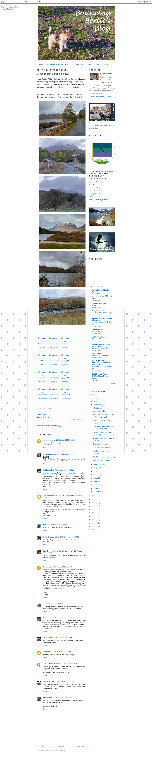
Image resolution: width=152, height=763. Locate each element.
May (95, 478)
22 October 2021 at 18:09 (66, 440)
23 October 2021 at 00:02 (69, 537)
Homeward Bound (98, 339)
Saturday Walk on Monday (101, 313)
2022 (94, 395)
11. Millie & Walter (53, 398)
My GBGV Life (48, 682)
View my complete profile (100, 97)
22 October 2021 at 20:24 (57, 525)
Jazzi (91, 197)
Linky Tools (72, 419)
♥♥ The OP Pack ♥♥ (50, 664)
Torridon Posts (93, 64)
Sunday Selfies (97, 331)
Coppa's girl (47, 567)
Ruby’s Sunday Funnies (100, 355)
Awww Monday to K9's (100, 348)
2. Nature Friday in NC (53, 348)
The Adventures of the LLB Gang (56, 495)
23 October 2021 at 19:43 (61, 652)
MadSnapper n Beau (51, 618)
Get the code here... (44, 417)
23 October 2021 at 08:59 (62, 567)
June (96, 475)
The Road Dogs (95, 185)
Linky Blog (80, 419)
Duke (45, 525)
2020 (94, 496)
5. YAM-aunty (53, 364)
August (96, 468)
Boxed (94, 305)
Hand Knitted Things (100, 374)
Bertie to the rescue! (101, 444)
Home (40, 64)
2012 (94, 523)
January (97, 492)
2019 (94, 499)
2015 (94, 513)
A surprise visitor (99, 411)
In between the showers (102, 460)
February (97, 488)
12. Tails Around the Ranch (65, 399)
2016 (94, 509)
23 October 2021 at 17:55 (62, 638)
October (97, 408)
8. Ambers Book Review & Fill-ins (54, 382)
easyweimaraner (49, 440)
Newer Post (41, 746)
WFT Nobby (107, 73)
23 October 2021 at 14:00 (69, 618)
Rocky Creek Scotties (97, 191)
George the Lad (95, 194)
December (98, 401)
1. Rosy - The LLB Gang (42, 348)
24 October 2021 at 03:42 (64, 682)
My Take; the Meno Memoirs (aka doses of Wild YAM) (101, 363)
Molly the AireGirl (98, 311)
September (98, 464)
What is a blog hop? (44, 414)
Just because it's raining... (103, 447)
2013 (94, 520)
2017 (94, 506)
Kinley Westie (97, 329)
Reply (45, 448)
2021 (94, 398)
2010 (94, 530)
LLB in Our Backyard (100, 337)
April (95, 481)
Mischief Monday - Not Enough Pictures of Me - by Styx (102, 296)
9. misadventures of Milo (65, 382)
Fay (44, 604)
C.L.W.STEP (47, 638)
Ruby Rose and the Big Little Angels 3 (58, 551)
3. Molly (65, 347)
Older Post (82, 746)
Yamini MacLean (49, 454)
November (98, 405)
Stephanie (47, 652)
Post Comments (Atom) (56, 751)
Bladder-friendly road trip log (104, 457)
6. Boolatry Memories (65, 365)
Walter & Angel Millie (51, 537)
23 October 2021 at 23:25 (68, 664)
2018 (94, 503)
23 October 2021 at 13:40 (56, 604)
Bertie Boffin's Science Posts (57, 64)
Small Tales (96, 353)
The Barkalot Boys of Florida (99, 200)
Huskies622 (47, 697)
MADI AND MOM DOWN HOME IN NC (101, 345)
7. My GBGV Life (42, 381)
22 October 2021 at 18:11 (66, 454)
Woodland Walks (78, 64)
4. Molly (42, 364)
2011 (94, 526)
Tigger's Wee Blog (99, 303)
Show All (112, 383)
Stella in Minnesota (96, 182)
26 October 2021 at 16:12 (62, 697)
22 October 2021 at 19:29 (64, 470)
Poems (105, 64)
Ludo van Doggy (95, 188)
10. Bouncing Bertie (42, 398)
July (95, 471)
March (96, 485)
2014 (94, 516)
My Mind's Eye (48, 470)
